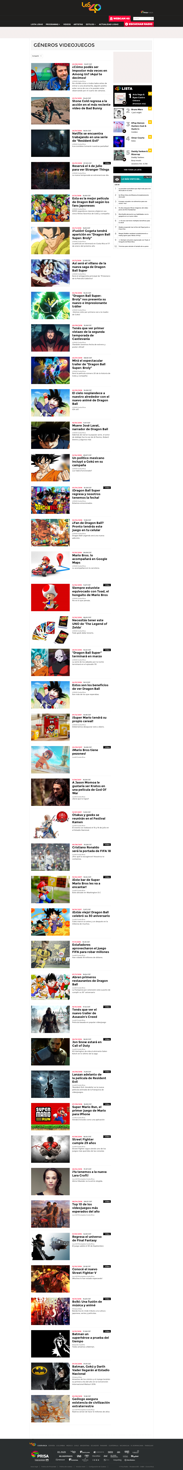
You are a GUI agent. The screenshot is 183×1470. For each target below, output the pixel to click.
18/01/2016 (76, 1299)
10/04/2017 (77, 877)
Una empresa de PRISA (41, 1454)
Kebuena (133, 1455)
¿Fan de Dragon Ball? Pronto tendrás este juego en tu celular (88, 526)
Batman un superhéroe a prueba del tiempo (90, 1337)
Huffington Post (66, 1455)
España (51, 1446)
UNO (80, 1455)
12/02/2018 (77, 617)
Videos (67, 24)
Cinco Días (96, 1455)
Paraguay (149, 1446)
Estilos (89, 25)
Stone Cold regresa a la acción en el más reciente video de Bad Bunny (91, 104)
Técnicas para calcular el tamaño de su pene (134, 246)
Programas (51, 25)
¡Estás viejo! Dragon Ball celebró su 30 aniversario (91, 914)
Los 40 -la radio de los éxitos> (91, 7)
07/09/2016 (77, 1104)
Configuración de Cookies (97, 1467)
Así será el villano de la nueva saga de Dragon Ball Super (89, 266)
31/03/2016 (77, 1234)
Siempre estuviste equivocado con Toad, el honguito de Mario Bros (90, 591)
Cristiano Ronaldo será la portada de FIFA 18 (91, 849)
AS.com (118, 1452)
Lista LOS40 (37, 24)
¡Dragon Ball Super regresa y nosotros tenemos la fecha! (86, 494)
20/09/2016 (77, 1072)
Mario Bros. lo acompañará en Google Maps (89, 558)
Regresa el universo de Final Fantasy (87, 1238)
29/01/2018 (77, 650)
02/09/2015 (77, 1396)
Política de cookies (66, 1467)
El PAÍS (63, 1452)
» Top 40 (147, 177)
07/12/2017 (77, 715)
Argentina (84, 1446)
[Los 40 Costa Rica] (32, 1446)
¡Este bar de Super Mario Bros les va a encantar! (86, 883)
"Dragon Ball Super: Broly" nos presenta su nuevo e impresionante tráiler (89, 301)
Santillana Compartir (100, 1452)
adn (127, 1452)
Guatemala (113, 1446)
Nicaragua (124, 1446)
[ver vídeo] (124, 103)
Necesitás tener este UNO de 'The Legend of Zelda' (89, 623)
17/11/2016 (76, 942)
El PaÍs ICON (97, 1459)
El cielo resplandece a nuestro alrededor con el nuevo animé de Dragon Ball (90, 398)
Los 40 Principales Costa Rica (83, 1179)
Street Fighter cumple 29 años (84, 1141)
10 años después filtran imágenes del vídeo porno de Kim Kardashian (133, 209)
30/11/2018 (76, 228)
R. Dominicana (137, 1446)
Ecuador (95, 1446)
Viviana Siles (77, 1309)
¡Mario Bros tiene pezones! (85, 751)
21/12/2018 (76, 196)
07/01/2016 (77, 1364)
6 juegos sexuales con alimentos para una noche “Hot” (133, 202)
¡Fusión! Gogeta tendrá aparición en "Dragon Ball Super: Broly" (91, 234)
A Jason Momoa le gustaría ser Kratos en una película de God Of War (89, 788)
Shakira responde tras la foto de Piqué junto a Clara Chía (134, 228)
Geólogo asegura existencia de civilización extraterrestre (91, 1402)
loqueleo (118, 1459)
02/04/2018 (77, 520)
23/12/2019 (77, 98)
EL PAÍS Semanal (115, 1455)
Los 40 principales (75, 1452)
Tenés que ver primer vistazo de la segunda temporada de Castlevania (88, 333)
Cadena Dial (106, 1455)
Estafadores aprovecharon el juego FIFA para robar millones (90, 948)
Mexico (69, 1446)
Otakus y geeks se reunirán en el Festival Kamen (88, 818)
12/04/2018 (77, 455)
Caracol (135, 1452)
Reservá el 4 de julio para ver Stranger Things (90, 167)
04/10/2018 (77, 293)
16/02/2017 (77, 909)
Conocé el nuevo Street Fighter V (84, 1271)
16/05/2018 (77, 423)
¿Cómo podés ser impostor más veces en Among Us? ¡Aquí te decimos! (89, 72)
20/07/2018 (77, 358)
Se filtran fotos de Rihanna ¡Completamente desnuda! (134, 196)
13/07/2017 (77, 812)
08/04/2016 (77, 1201)
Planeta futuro (125, 1455)
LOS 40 (117, 184)
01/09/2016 (77, 1137)
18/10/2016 (76, 1007)
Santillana (86, 1452)
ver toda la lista (132, 170)
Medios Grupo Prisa (41, 1460)
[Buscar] (152, 19)
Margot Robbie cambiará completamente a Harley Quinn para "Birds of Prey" (133, 234)
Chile (76, 1446)
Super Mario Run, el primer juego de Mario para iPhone (89, 1110)
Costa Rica (42, 1446)
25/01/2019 (77, 131)
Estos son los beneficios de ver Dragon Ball (90, 686)
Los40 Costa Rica (78, 757)
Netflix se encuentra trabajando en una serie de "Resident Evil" (90, 137)
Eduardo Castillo (78, 1345)
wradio (87, 1455)
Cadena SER (110, 1452)
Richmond (61, 1459)
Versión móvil (80, 1467)
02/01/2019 (77, 163)
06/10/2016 (77, 1039)
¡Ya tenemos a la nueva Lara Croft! (89, 1173)
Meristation (130, 1459)
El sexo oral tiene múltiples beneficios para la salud (134, 221)
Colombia (60, 1446)
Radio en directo (139, 24)
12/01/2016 (76, 1331)
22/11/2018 (76, 260)
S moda (107, 1459)
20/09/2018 (77, 325)
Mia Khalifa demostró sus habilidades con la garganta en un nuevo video (133, 215)
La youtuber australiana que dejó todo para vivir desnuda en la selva (135, 189)
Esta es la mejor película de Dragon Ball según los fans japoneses (90, 202)
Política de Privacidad (48, 1467)
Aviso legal (34, 1467)
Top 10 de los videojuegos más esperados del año (86, 1207)
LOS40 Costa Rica (79, 81)
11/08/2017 (76, 780)
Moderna (73, 1459)
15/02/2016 (77, 1266)
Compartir (35, 56)
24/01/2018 (77, 682)
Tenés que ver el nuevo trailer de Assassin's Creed (84, 1013)
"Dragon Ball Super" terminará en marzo (87, 654)
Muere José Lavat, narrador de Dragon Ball (90, 427)
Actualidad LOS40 (108, 24)
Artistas (78, 24)
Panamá (103, 1446)
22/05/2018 (77, 390)
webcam (120, 19)
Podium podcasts (86, 1459)
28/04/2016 (77, 1169)
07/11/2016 (76, 974)
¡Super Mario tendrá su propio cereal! (89, 719)
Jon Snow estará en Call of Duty (87, 1043)
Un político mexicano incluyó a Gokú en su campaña (88, 461)
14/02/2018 (77, 585)
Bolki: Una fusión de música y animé (87, 1303)
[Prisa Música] (147, 12)
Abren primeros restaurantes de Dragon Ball (90, 980)
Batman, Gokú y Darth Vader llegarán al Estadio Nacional (91, 1370)
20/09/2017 (77, 747)
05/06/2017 (77, 845)
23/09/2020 (77, 64)
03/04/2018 (77, 488)
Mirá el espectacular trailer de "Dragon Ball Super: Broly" (88, 364)
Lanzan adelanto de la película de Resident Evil (89, 1078)
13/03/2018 (77, 552)
